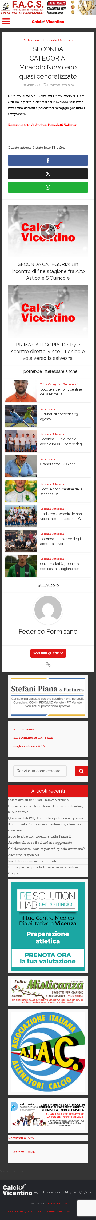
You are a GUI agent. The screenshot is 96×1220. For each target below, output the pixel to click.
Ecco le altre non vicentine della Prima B (40, 837)
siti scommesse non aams (33, 738)
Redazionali (31, 40)
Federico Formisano (61, 85)
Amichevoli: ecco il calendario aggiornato (40, 843)
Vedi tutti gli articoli (48, 653)
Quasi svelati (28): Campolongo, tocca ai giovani (45, 818)
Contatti (71, 1212)
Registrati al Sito (21, 1138)
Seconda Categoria (58, 40)
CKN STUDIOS (56, 1203)
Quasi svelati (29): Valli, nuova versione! (38, 800)
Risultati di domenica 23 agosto (32, 861)
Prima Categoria (50, 384)
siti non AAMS (24, 1152)
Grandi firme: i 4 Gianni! (58, 464)
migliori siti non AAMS (30, 746)
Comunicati (53, 1212)
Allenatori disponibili (23, 855)
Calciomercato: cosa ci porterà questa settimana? (46, 849)
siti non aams (23, 729)
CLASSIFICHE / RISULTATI (22, 1212)
